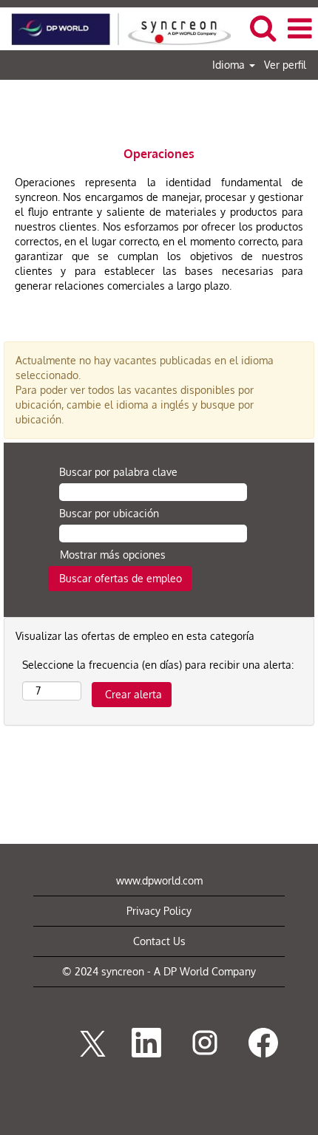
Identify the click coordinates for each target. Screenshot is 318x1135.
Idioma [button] (230, 65)
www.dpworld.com (159, 880)
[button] (299, 28)
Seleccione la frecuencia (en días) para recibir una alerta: (158, 664)
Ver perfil (285, 65)
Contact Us (159, 941)
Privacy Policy (159, 910)
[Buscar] (262, 27)
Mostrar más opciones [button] (113, 554)
